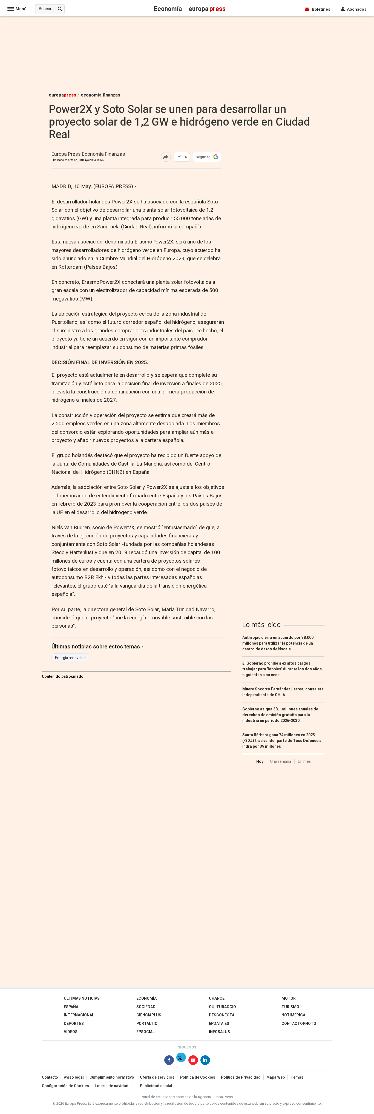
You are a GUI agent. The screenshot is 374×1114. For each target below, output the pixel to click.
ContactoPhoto (298, 1024)
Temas (296, 1077)
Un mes (304, 761)
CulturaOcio (222, 1007)
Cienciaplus (148, 1015)
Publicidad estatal (156, 1086)
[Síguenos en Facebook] (169, 1061)
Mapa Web (275, 1077)
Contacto (50, 1077)
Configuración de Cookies (65, 1086)
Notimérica (293, 1015)
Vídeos (70, 1032)
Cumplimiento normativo (112, 1077)
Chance (217, 998)
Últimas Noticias (82, 998)
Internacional (79, 1015)
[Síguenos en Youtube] (193, 1061)
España (71, 1007)
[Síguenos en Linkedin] (205, 1061)
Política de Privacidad (241, 1077)
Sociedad (146, 1007)
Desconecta (221, 1015)
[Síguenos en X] (181, 1061)
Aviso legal (74, 1077)
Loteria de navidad (111, 1086)
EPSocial (145, 1032)
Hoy (259, 761)
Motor (288, 998)
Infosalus (219, 1032)
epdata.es (219, 1024)
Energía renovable (70, 658)
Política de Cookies (197, 1077)
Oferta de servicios (157, 1077)
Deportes (74, 1024)
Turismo (290, 1007)
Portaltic (146, 1024)
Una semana (280, 761)
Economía (146, 998)
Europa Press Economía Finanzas (88, 154)
